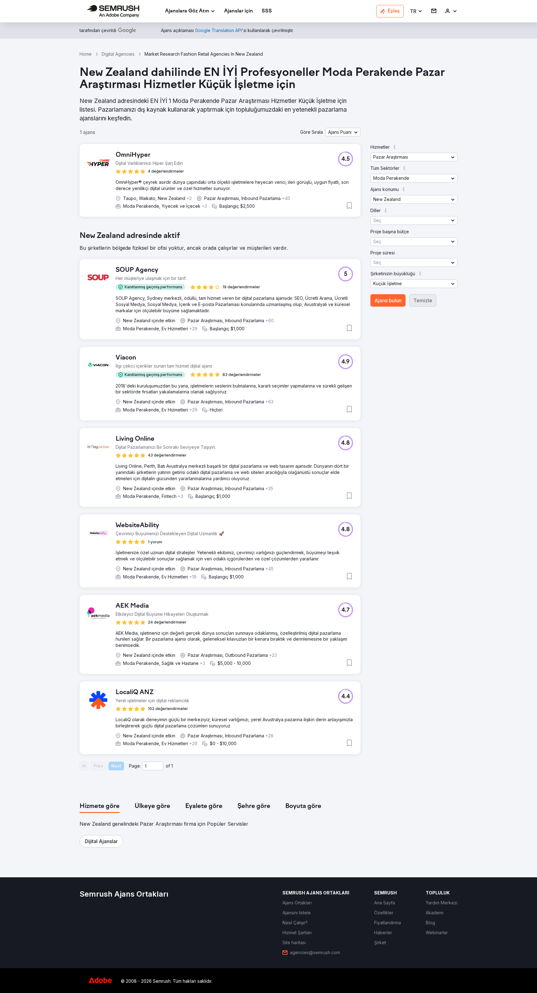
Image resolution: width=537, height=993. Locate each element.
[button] (416, 11)
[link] (238, 11)
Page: (135, 765)
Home (86, 54)
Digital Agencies (118, 54)
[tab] (100, 806)
